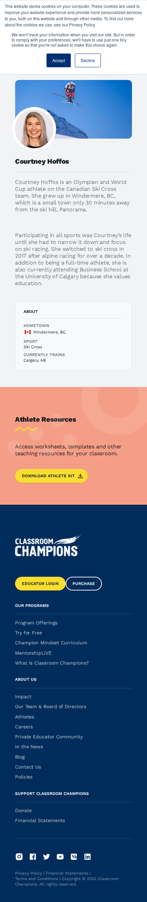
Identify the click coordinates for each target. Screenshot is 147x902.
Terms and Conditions (36, 878)
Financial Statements (67, 873)
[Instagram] (19, 857)
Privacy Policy (28, 873)
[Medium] (74, 857)
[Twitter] (46, 857)
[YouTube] (60, 857)
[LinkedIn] (87, 857)
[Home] (48, 545)
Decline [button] (88, 60)
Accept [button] (58, 60)
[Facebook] (33, 857)
